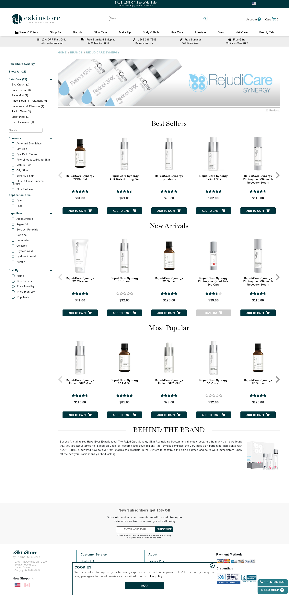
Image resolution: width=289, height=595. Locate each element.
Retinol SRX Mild (169, 381)
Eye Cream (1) (20, 84)
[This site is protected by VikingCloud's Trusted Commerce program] (228, 578)
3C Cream (124, 279)
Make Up (125, 32)
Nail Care (242, 32)
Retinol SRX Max (80, 381)
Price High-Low (26, 291)
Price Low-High (26, 286)
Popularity (23, 297)
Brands (77, 32)
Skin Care (100, 32)
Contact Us (88, 561)
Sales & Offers (28, 32)
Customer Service (94, 554)
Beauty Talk (266, 32)
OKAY (144, 585)
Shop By (55, 32)
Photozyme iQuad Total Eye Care (213, 281)
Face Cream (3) (21, 90)
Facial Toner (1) (21, 111)
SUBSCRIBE (164, 529)
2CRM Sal (80, 177)
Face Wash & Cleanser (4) (28, 106)
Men (221, 32)
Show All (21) (17, 71)
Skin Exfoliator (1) (23, 122)
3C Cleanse (80, 279)
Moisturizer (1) (20, 116)
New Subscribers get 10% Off (144, 510)
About (152, 554)
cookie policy (154, 576)
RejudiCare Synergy (22, 64)
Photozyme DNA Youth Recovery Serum (258, 179)
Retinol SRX (213, 177)
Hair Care (177, 32)
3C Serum (169, 279)
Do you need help (144, 43)
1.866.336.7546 (274, 582)
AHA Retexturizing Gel (124, 177)
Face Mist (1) (20, 95)
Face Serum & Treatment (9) (29, 100)
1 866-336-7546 (146, 39)
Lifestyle (200, 32)
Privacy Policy (157, 561)
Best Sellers (24, 281)
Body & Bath (151, 32)
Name (20, 276)
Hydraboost (169, 177)
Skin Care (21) (18, 79)
